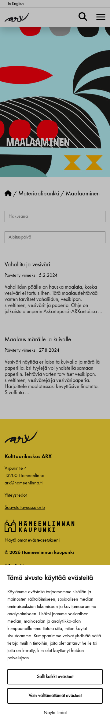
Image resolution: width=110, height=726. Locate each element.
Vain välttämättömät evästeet (55, 695)
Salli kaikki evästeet (55, 676)
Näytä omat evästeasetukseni (32, 540)
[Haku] (83, 17)
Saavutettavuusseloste (25, 507)
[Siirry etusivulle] (8, 194)
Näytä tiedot (55, 712)
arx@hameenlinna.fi (23, 483)
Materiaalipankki (38, 194)
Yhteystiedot (16, 495)
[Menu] (100, 17)
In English (16, 4)
